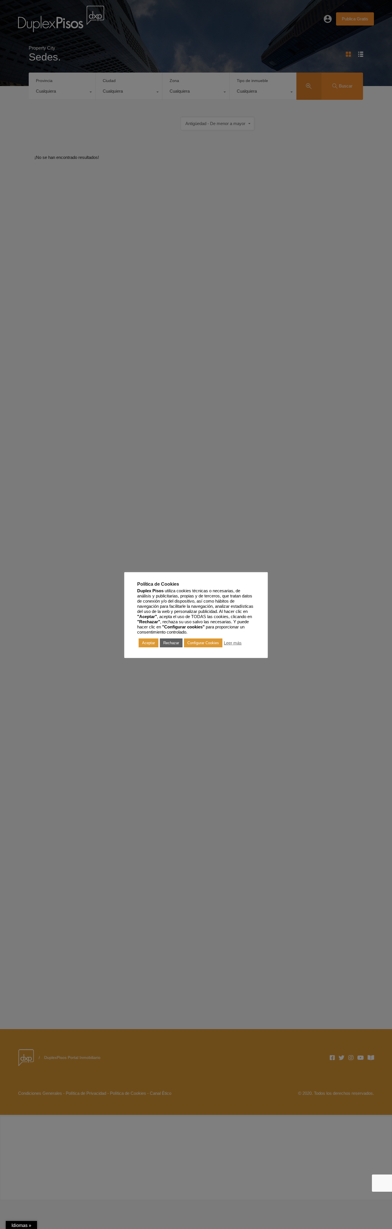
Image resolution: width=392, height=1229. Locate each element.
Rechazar (171, 643)
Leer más (233, 643)
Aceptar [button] (148, 643)
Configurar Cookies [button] (203, 643)
